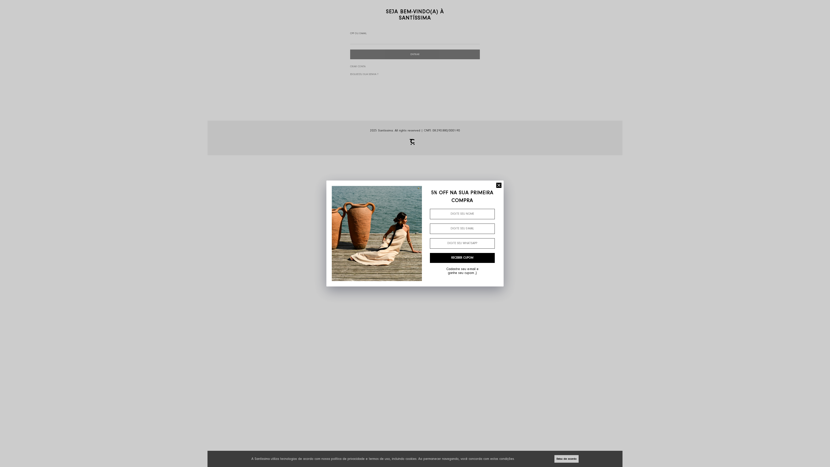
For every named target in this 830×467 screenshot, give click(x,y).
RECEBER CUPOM (462, 257)
